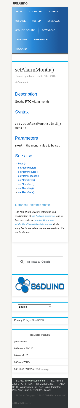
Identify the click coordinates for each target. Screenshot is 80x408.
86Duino (20, 3)
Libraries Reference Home (32, 204)
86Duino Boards (25, 30)
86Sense (20, 21)
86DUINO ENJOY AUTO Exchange (31, 368)
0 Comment (21, 82)
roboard (31, 76)
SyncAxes (53, 21)
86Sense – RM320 (23, 348)
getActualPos (21, 341)
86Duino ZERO (22, 362)
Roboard (21, 49)
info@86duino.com (35, 380)
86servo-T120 (21, 355)
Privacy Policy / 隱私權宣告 (29, 320)
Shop (18, 11)
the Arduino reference (43, 216)
